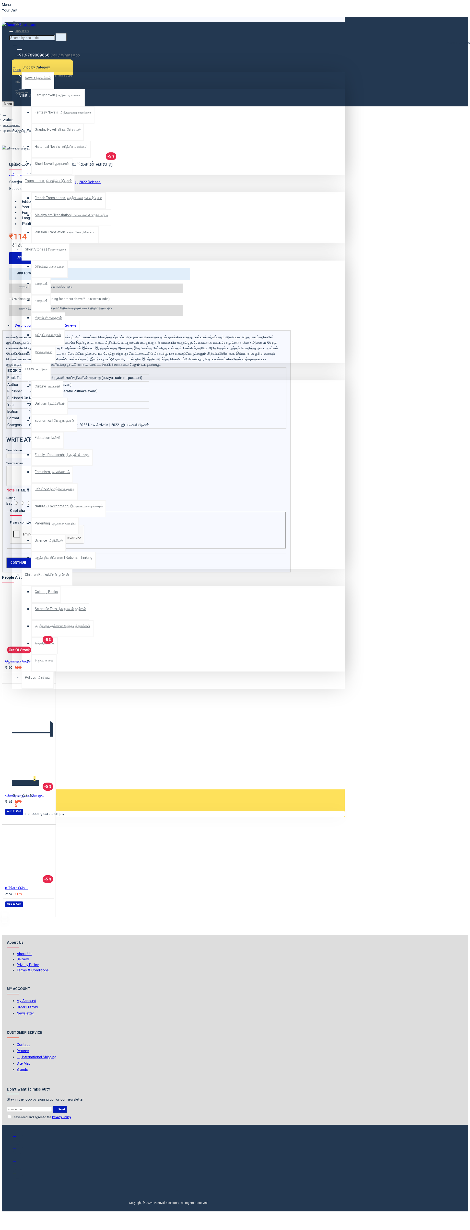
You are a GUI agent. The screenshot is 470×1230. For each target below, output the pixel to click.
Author (8, 120)
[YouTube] (18, 1174)
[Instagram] (18, 1161)
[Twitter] (18, 1149)
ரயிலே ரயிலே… (16, 888)
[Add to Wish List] (9, 677)
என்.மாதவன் (11, 125)
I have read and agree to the (41, 1117)
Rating (10, 498)
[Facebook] (18, 1137)
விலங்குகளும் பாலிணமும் (24, 795)
